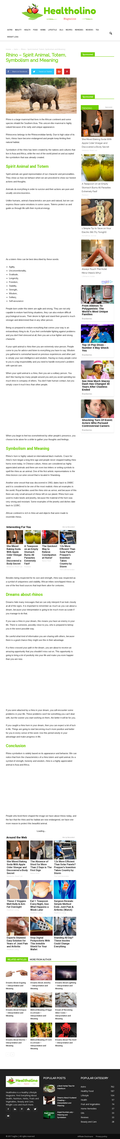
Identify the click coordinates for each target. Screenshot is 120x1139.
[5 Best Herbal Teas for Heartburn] (49, 1089)
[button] (110, 33)
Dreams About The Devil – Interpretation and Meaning (65, 1043)
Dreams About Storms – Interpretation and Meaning (16, 1043)
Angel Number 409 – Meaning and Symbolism (65, 1114)
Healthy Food (87, 1091)
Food (35, 30)
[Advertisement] (41, 234)
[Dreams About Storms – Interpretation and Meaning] (16, 1030)
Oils (61, 30)
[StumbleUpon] (28, 1109)
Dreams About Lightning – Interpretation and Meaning (65, 986)
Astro (9, 30)
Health (27, 30)
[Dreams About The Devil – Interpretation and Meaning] (66, 1030)
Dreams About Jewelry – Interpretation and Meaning (40, 986)
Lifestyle (52, 30)
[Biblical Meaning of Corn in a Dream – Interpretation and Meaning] (41, 1030)
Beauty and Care (89, 1121)
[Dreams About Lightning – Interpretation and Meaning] (66, 973)
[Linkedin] (15, 1109)
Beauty (18, 30)
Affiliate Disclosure (85, 1136)
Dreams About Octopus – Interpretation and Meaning (16, 1013)
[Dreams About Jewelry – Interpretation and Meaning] (41, 973)
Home (8, 49)
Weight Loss (12, 37)
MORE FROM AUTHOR (40, 959)
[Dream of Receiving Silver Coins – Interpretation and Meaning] (66, 1000)
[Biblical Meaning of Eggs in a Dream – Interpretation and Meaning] (41, 1000)
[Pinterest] (21, 1109)
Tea (97, 30)
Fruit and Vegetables (90, 1104)
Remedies (79, 30)
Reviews (89, 30)
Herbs (43, 30)
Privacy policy (101, 1136)
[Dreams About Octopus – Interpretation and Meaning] (16, 1000)
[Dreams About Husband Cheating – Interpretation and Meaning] (49, 1100)
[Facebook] (8, 1109)
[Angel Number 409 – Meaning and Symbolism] (49, 1115)
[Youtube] (8, 1116)
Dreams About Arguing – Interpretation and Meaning (16, 986)
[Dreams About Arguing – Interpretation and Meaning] (16, 973)
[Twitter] (35, 1109)
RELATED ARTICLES (17, 959)
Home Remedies (89, 1108)
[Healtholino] (60, 13)
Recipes (69, 30)
